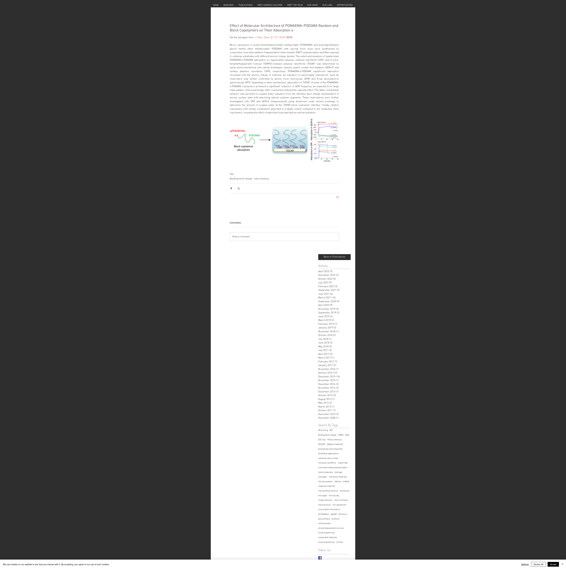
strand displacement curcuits (331, 528)
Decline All (538, 564)
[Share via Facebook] (231, 188)
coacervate (343, 463)
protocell (335, 519)
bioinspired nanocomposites (330, 449)
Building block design (241, 178)
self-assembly (324, 523)
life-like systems (325, 481)
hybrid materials (325, 472)
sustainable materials (327, 537)
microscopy (334, 495)
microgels (322, 495)
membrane (344, 491)
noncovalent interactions (329, 509)
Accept (553, 564)
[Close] (562, 564)
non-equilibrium (339, 505)
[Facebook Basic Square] (320, 558)
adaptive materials (335, 444)
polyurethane (324, 519)
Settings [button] (525, 564)
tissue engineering (326, 542)
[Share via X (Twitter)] (238, 188)
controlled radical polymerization (332, 467)
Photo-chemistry (334, 440)
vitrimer (339, 542)
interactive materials (338, 477)
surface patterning (326, 533)
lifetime (337, 481)
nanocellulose (261, 178)
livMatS (346, 481)
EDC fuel (322, 440)
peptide (334, 514)
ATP (331, 430)
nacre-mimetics (341, 500)
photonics (343, 514)
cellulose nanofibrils (327, 463)
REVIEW (321, 444)
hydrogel (338, 472)
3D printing (323, 430)
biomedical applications (328, 453)
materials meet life (326, 486)
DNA (347, 435)
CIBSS (340, 435)
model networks (325, 500)
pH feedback (323, 514)
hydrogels (322, 477)
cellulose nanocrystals (328, 458)
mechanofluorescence (328, 491)
